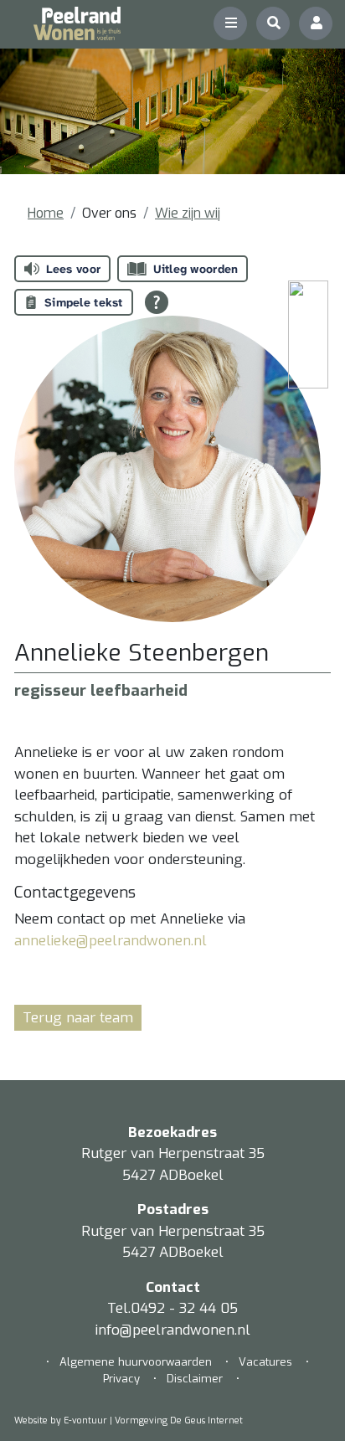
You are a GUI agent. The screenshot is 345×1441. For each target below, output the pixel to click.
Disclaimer (195, 1379)
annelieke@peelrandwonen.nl (110, 940)
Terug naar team (78, 1017)
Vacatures (265, 1362)
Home (46, 213)
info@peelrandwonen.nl (172, 1330)
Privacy (121, 1379)
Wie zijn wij (187, 213)
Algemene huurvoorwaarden (137, 1362)
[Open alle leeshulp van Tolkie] (156, 302)
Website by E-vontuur (60, 1420)
